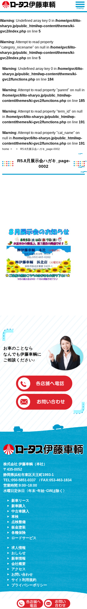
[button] (30, 604)
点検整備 (18, 522)
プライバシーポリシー (29, 585)
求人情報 (18, 548)
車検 (15, 516)
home (5, 149)
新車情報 (18, 558)
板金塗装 (18, 527)
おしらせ (18, 553)
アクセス (18, 569)
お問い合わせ (22, 574)
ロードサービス (23, 538)
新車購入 (18, 506)
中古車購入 (20, 511)
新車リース (20, 500)
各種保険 (18, 532)
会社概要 (18, 564)
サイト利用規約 (23, 580)
